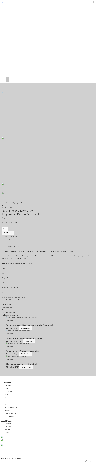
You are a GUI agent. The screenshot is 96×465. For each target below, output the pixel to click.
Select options (25, 328)
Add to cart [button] (28, 341)
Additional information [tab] (13, 246)
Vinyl (8, 203)
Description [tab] (9, 244)
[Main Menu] (7, 79)
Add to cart (8, 233)
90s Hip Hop (6, 208)
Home (4, 203)
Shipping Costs (9, 239)
